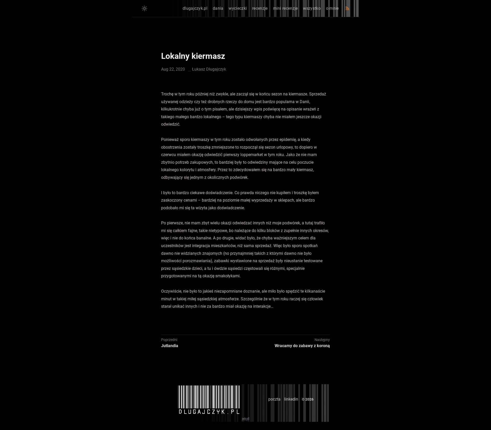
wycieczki (238, 8)
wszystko (311, 8)
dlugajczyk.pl (195, 8)
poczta (274, 399)
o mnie (332, 8)
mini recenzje (285, 8)
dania (218, 8)
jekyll (245, 419)
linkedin (291, 399)
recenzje (259, 8)
